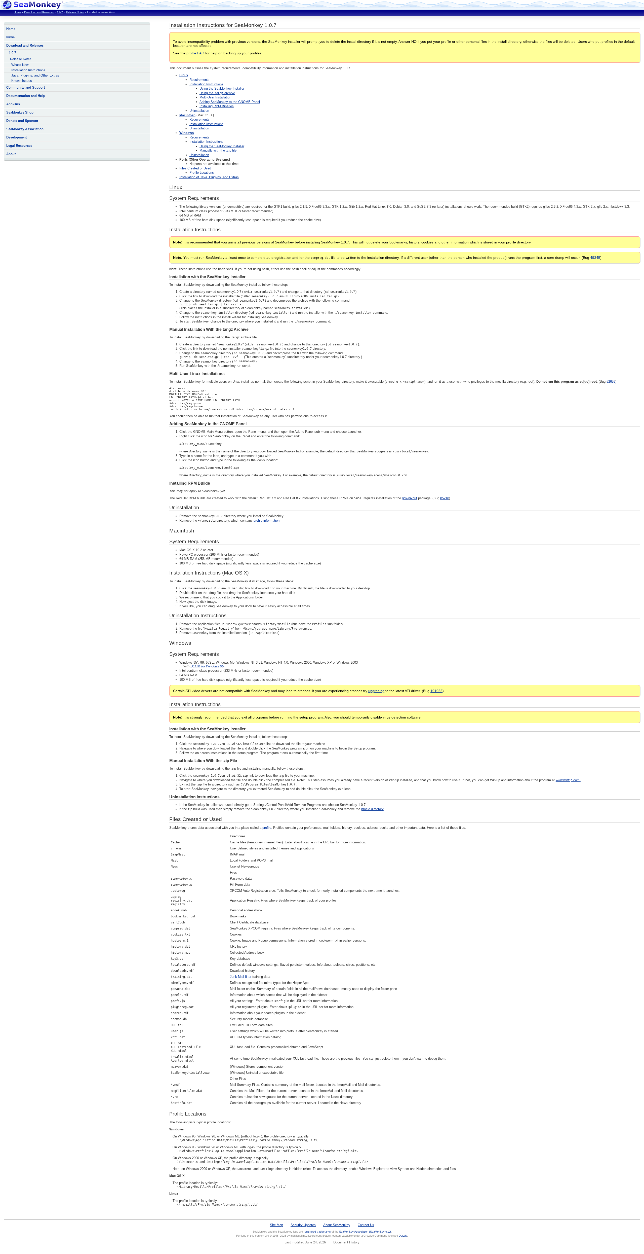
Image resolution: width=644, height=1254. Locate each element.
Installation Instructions (28, 70)
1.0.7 (60, 12)
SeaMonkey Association (25, 129)
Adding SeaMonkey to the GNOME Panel (229, 102)
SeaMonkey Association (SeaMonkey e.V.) (365, 1231)
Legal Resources (19, 146)
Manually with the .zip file (217, 150)
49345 (595, 258)
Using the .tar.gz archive (217, 93)
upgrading (376, 691)
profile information (266, 520)
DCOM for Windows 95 (207, 666)
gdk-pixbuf (409, 498)
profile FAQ (195, 53)
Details (403, 1235)
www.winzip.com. (568, 780)
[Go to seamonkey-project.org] (32, 8)
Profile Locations (201, 172)
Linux (183, 75)
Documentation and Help (25, 96)
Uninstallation (199, 111)
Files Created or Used (195, 168)
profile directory (372, 809)
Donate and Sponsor (22, 121)
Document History (346, 1242)
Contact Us (366, 1225)
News (10, 37)
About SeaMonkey (336, 1225)
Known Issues (21, 81)
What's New (19, 65)
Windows (186, 133)
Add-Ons (13, 104)
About (11, 154)
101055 (436, 691)
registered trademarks (317, 1231)
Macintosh (187, 115)
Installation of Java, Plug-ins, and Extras (209, 177)
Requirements (199, 80)
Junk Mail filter (240, 977)
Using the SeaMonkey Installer (221, 88)
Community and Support (25, 87)
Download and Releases (39, 12)
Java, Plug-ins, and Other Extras (35, 75)
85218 (444, 498)
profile (266, 828)
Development (16, 137)
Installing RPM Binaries (216, 106)
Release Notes (75, 12)
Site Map (276, 1225)
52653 (611, 381)
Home (17, 12)
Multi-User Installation (215, 97)
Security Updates (303, 1225)
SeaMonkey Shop (19, 112)
